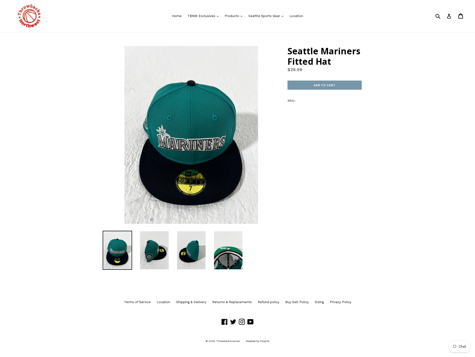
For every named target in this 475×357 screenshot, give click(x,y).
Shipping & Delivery (191, 302)
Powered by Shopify (257, 341)
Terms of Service (137, 302)
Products (235, 16)
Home (177, 16)
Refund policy (268, 302)
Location (296, 16)
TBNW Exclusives (204, 16)
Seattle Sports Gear (267, 16)
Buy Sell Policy (297, 302)
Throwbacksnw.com (228, 341)
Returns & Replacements (232, 302)
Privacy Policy (340, 302)
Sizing (319, 302)
